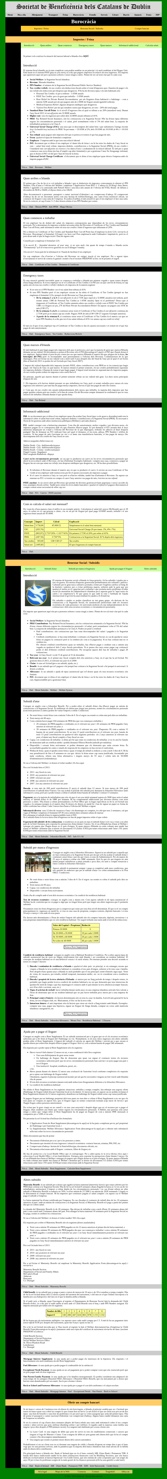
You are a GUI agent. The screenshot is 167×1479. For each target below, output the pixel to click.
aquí (61, 234)
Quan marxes (106, 45)
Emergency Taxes (43, 334)
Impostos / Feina (41, 28)
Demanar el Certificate (69, 264)
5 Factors (106, 1020)
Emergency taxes (86, 45)
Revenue (39, 167)
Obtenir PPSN (41, 207)
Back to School (110, 1391)
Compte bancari (142, 28)
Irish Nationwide (97, 1466)
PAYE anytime (55, 493)
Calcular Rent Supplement (79, 1168)
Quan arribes (45, 45)
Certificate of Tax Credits (46, 264)
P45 (69, 836)
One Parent (97, 1391)
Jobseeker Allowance (59, 1020)
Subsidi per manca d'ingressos (82, 568)
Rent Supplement (58, 1168)
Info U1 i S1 (78, 836)
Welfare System (65, 690)
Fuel (70, 1391)
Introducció (29, 45)
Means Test (76, 1020)
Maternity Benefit (58, 1286)
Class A (57, 124)
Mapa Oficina (66, 207)
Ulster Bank (61, 1466)
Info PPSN (53, 207)
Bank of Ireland (42, 1466)
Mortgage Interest (58, 1391)
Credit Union (112, 1466)
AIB (52, 1466)
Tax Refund (40, 400)
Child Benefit (56, 1353)
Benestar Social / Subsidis (91, 28)
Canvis (43, 493)
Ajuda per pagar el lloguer (120, 568)
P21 (36, 493)
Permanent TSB (75, 1466)
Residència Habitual (91, 1020)
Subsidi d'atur (51, 568)
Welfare (48, 167)
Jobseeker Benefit (58, 836)
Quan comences (65, 45)
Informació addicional (128, 45)
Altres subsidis (150, 568)
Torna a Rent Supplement (76, 947)
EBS (86, 1466)
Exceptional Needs (82, 1391)
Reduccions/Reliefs (73, 334)
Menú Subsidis (41, 690)
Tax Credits (58, 334)
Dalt (31, 167)
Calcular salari (152, 45)
